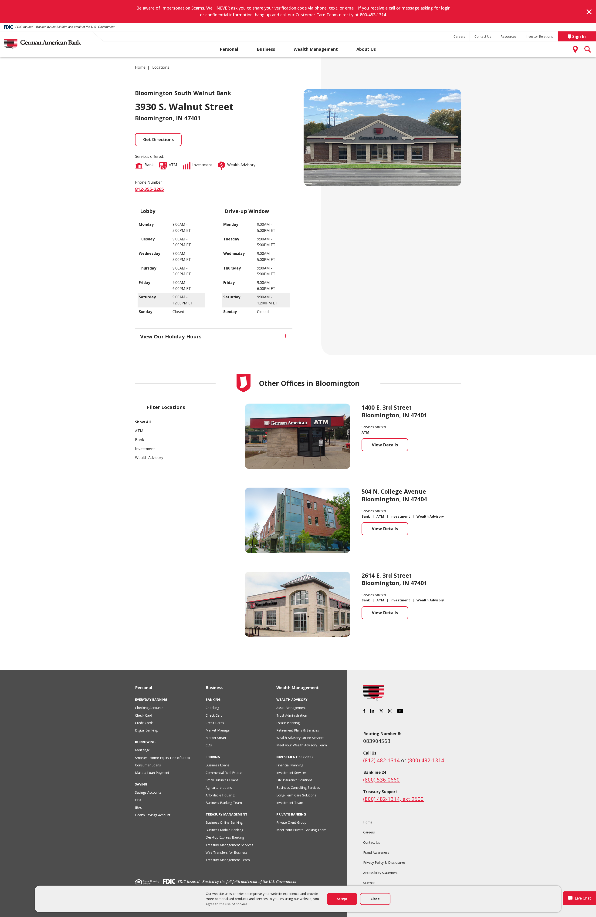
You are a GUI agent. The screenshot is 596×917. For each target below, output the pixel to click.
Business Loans (217, 765)
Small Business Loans (222, 780)
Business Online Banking (224, 822)
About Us (366, 49)
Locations (160, 67)
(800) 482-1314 (426, 760)
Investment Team (289, 802)
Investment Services (291, 772)
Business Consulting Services (298, 787)
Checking (212, 707)
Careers (459, 36)
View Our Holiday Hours (171, 336)
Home (140, 67)
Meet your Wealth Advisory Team (301, 745)
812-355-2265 (149, 189)
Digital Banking (146, 730)
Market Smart (216, 737)
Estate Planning (288, 723)
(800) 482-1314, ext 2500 (393, 798)
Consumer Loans (148, 765)
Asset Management (291, 707)
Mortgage (142, 750)
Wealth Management (316, 49)
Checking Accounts (149, 707)
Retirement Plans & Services (297, 730)
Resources (508, 36)
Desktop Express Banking (225, 837)
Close (375, 899)
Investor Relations (539, 36)
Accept (342, 899)
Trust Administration (291, 715)
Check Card (143, 715)
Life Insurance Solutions (294, 780)
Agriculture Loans (219, 787)
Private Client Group (291, 822)
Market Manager (218, 730)
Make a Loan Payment (152, 772)
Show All (143, 422)
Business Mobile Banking (224, 830)
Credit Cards (144, 723)
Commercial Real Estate (224, 772)
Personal (229, 49)
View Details (390, 446)
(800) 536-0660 (381, 779)
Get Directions (158, 139)
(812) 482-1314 (381, 760)
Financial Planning (289, 765)
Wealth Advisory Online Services (300, 737)
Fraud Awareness (376, 852)
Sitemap (369, 882)
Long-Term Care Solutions (296, 795)
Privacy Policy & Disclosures (384, 862)
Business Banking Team (224, 802)
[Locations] (576, 49)
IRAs (138, 807)
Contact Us (482, 36)
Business (266, 49)
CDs (138, 800)
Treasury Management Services (229, 845)
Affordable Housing (220, 795)
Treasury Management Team (228, 860)
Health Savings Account (152, 815)
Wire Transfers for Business (226, 852)
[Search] (587, 49)
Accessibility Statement (380, 872)
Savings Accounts (148, 792)
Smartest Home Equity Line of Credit (162, 757)
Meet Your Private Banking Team (301, 830)
